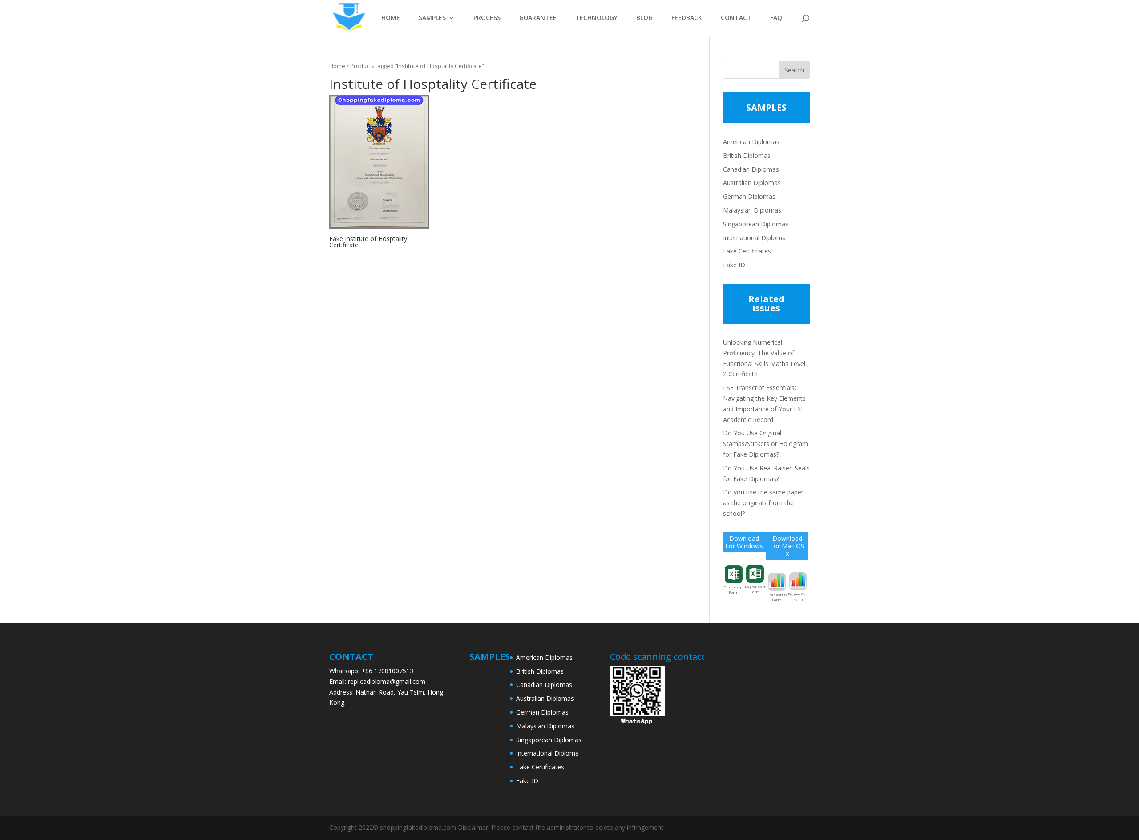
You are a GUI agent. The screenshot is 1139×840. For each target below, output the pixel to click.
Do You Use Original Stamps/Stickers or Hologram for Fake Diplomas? (765, 443)
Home (337, 66)
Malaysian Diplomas (752, 210)
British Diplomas (747, 155)
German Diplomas (749, 196)
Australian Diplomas (752, 182)
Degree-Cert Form (755, 589)
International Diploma (754, 237)
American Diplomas (751, 141)
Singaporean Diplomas (755, 224)
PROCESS (487, 18)
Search (794, 70)
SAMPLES (432, 18)
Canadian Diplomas (751, 169)
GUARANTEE (538, 18)
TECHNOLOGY (596, 18)
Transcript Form (733, 589)
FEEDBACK (686, 18)
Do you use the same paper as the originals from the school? (763, 503)
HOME (390, 18)
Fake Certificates (747, 251)
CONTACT (736, 18)
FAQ (776, 18)
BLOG (644, 18)
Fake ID (734, 265)
